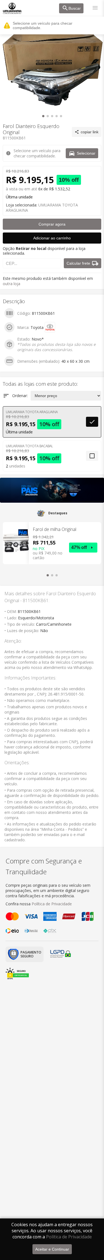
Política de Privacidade (69, 1237)
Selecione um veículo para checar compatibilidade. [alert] (42, 25)
